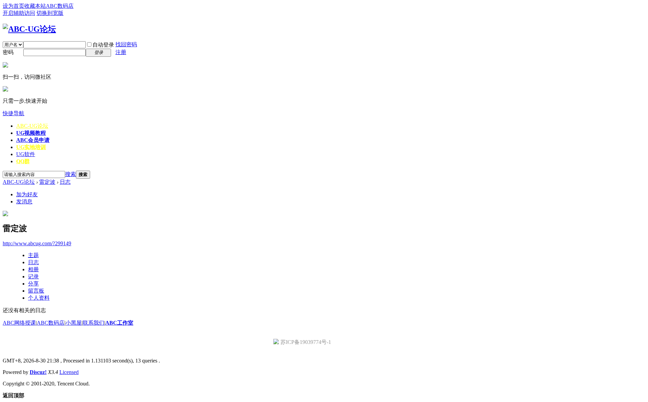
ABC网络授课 (19, 323)
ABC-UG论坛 (32, 126)
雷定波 (47, 182)
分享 (33, 283)
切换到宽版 (49, 13)
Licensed (69, 372)
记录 (33, 276)
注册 (120, 52)
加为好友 (27, 194)
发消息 (24, 201)
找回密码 (126, 44)
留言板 (36, 291)
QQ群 (23, 161)
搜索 (70, 174)
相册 (33, 269)
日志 (65, 182)
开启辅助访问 (19, 13)
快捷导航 (13, 113)
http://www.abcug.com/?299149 (37, 243)
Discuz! (38, 372)
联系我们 (93, 323)
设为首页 (13, 6)
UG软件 (25, 154)
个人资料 (39, 298)
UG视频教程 (31, 133)
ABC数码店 (60, 6)
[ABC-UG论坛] (29, 29)
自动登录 (103, 45)
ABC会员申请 (33, 140)
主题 (33, 255)
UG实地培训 (31, 147)
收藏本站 (35, 6)
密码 (8, 52)
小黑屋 (73, 323)
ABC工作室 (119, 323)
